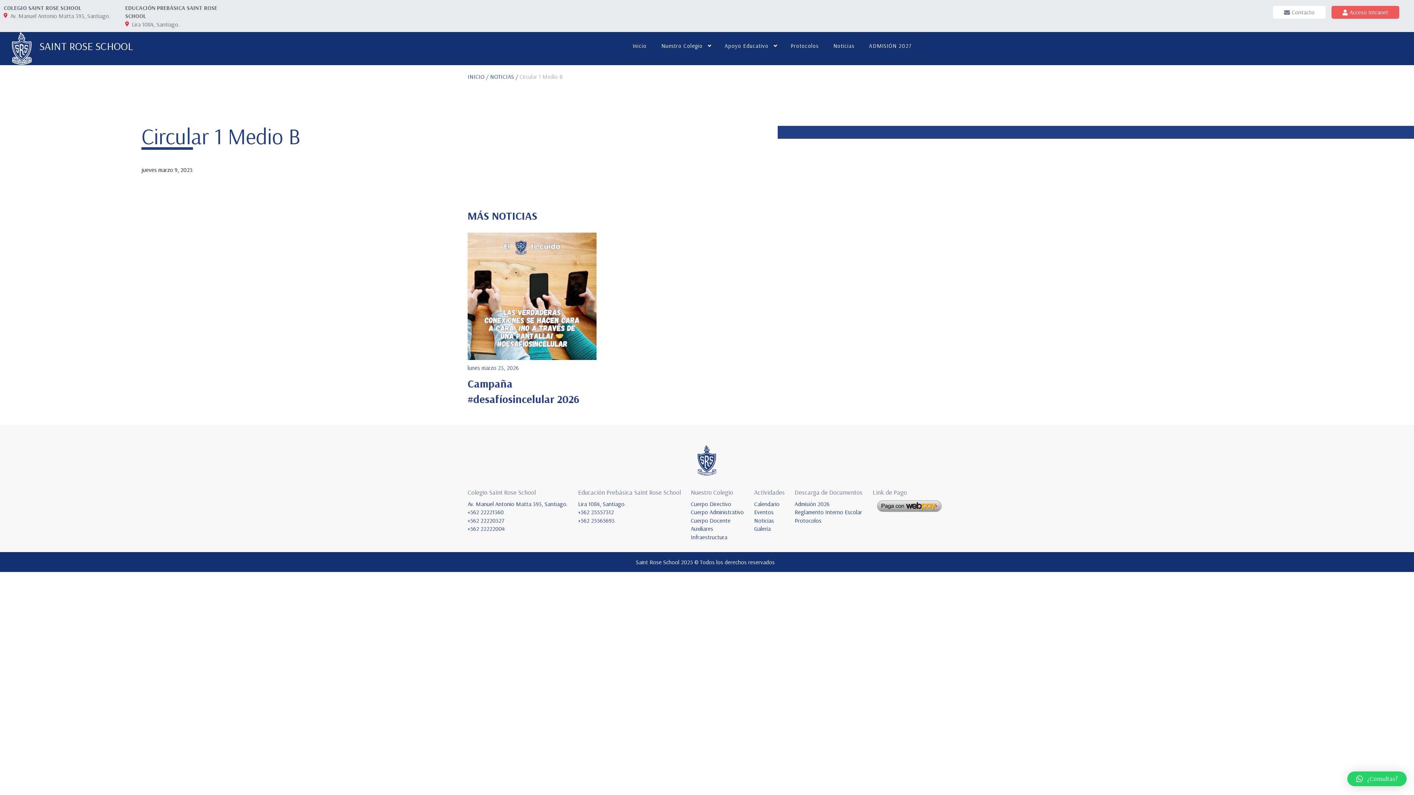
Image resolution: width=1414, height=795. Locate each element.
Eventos (764, 512)
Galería (762, 528)
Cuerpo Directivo (711, 504)
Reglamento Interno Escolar (828, 512)
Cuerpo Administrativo (717, 512)
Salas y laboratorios (748, 71)
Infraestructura (677, 116)
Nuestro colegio (682, 45)
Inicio (640, 45)
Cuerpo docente (678, 94)
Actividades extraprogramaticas (760, 83)
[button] (1377, 778)
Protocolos (805, 45)
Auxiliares (671, 105)
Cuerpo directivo (679, 71)
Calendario (767, 504)
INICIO (476, 76)
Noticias (843, 45)
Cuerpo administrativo (685, 83)
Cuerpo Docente (711, 520)
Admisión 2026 (812, 504)
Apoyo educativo (746, 45)
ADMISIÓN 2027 (890, 45)
